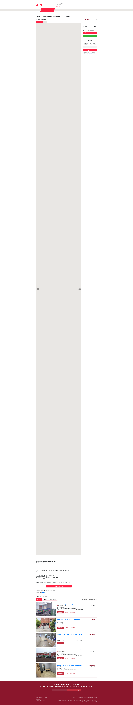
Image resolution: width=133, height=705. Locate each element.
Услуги (45, 567)
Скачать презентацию (59, 586)
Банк (42, 565)
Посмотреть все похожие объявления (89, 599)
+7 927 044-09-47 (90, 42)
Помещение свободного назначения (48, 561)
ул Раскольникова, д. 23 (62, 636)
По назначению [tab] (53, 599)
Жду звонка (90, 50)
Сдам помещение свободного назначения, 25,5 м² (71, 619)
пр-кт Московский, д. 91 (62, 666)
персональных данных (91, 53)
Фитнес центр (49, 567)
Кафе (51, 565)
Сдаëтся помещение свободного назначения (69, 665)
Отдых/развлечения (59, 565)
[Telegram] (44, 592)
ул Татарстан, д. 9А (62, 605)
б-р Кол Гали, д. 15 (61, 651)
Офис (65, 565)
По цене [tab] (38, 599)
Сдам (37, 561)
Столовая (41, 567)
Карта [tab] (45, 21)
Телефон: (55, 690)
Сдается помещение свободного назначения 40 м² (71, 604)
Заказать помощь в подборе (74, 690)
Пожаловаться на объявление (75, 21)
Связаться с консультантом (70, 612)
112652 (53, 590)
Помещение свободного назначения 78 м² (69, 650)
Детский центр (46, 565)
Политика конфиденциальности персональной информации (85, 697)
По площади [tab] (45, 599)
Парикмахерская (70, 565)
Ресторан (75, 565)
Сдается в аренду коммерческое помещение (69, 634)
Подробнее (60, 612)
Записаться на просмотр (89, 32)
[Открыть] (46, 609)
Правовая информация (40, 700)
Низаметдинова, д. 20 (62, 620)
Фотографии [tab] (39, 21)
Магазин (53, 565)
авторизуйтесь (91, 30)
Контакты (38, 699)
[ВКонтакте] (43, 592)
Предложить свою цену (89, 35)
